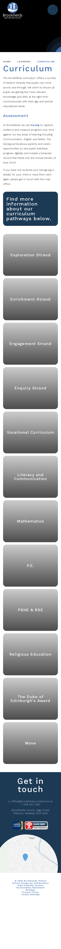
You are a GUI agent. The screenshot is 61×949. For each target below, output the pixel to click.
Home (7, 61)
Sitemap (30, 890)
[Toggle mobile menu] (52, 10)
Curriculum (46, 61)
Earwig (35, 125)
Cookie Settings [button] (30, 894)
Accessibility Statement (30, 888)
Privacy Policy (30, 892)
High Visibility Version (30, 885)
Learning (24, 61)
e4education (41, 883)
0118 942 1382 (31, 804)
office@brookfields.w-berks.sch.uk (32, 801)
